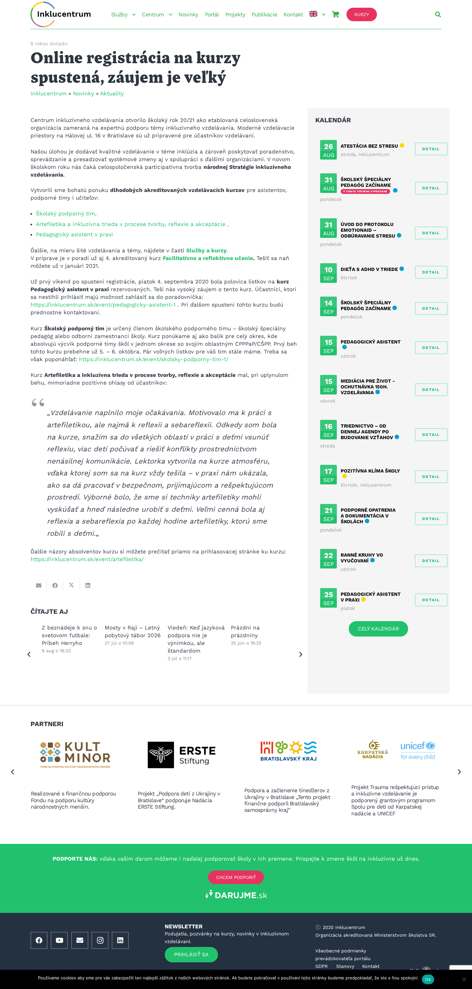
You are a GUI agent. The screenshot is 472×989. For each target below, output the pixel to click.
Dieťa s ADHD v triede (369, 269)
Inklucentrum (48, 93)
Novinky (83, 93)
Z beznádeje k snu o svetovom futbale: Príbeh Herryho (69, 635)
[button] (132, 14)
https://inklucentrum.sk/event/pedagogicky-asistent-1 (104, 304)
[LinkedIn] (120, 940)
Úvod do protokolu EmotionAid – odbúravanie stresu (368, 230)
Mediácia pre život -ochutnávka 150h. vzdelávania (368, 386)
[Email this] (39, 585)
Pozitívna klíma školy (370, 471)
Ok (428, 979)
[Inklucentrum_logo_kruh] (61, 14)
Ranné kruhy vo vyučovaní (362, 558)
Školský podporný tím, (66, 213)
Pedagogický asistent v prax (73, 234)
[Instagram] (100, 940)
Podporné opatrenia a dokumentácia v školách (368, 516)
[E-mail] (79, 940)
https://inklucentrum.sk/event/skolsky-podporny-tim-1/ (153, 359)
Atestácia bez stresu (369, 146)
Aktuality (112, 93)
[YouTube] (59, 940)
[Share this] (55, 585)
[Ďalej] (300, 654)
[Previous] (29, 654)
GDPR (321, 966)
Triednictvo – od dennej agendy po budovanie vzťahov (367, 431)
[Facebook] (39, 940)
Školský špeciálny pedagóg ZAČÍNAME (366, 182)
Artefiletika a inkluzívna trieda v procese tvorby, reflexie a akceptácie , (132, 224)
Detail (431, 149)
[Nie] (464, 979)
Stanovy (345, 966)
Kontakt (371, 966)
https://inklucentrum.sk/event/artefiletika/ (87, 559)
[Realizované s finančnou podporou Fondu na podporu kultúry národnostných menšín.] (76, 756)
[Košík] (335, 14)
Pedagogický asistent (371, 342)
